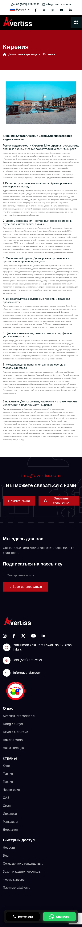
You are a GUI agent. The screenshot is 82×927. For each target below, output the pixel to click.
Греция (8, 782)
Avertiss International (19, 716)
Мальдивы (10, 821)
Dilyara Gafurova (15, 732)
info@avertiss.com (58, 4)
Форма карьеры (14, 879)
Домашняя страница (22, 54)
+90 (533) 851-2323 (26, 4)
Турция (8, 774)
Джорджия (10, 829)
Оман (7, 806)
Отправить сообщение (61, 500)
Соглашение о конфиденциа (23, 863)
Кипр (6, 766)
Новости (9, 847)
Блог (6, 855)
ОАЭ (6, 798)
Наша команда (13, 748)
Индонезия (10, 814)
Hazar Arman (13, 740)
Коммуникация (21, 501)
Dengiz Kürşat (13, 724)
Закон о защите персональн (22, 871)
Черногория (11, 790)
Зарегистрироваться (27, 587)
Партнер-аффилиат (17, 887)
